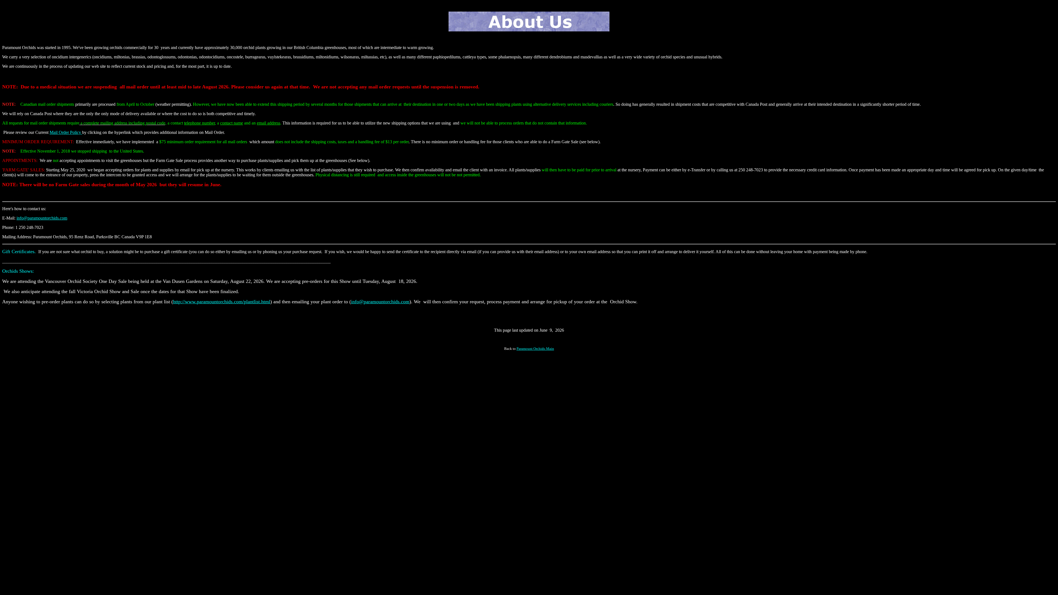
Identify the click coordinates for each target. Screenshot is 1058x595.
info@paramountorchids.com (42, 218)
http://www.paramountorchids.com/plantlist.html (221, 301)
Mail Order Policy (66, 132)
